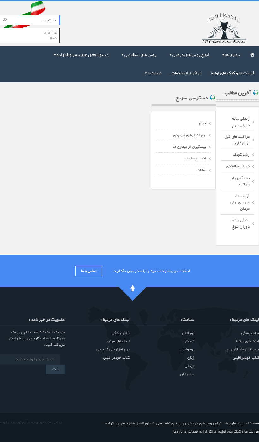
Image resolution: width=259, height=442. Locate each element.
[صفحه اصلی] (216, 26)
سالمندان (187, 374)
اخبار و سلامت (195, 158)
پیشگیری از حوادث (240, 181)
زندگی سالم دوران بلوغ (241, 122)
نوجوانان (187, 349)
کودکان (189, 341)
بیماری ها (232, 54)
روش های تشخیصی (140, 54)
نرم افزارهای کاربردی (189, 135)
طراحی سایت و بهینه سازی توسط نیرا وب (31, 422)
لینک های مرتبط (247, 341)
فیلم (202, 123)
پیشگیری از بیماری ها (189, 147)
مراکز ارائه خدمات (186, 73)
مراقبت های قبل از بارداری (237, 140)
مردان (189, 366)
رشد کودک (241, 155)
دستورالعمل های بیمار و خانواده (82, 54)
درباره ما (155, 73)
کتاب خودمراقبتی (246, 358)
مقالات (201, 170)
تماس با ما (88, 271)
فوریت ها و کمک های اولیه (232, 73)
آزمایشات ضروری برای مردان (240, 202)
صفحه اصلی (250, 423)
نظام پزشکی (250, 333)
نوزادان (188, 333)
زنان (190, 358)
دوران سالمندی (238, 166)
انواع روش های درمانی (190, 54)
